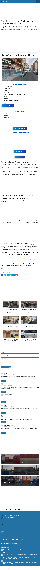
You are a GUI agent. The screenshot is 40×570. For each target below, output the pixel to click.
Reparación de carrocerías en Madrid (15, 549)
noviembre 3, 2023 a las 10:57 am (9, 406)
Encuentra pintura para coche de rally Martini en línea (11, 540)
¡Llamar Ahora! (8, 105)
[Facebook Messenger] (5, 275)
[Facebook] (2, 275)
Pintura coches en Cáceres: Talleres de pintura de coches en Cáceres (14, 539)
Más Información (20, 128)
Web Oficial (20, 156)
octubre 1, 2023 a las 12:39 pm (9, 374)
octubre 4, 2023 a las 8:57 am (9, 385)
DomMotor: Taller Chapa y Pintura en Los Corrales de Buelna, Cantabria (20, 560)
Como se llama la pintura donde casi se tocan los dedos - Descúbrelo (16, 521)
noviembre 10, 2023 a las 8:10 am (9, 426)
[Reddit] (16, 275)
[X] (8, 275)
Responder (3, 380)
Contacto (3, 532)
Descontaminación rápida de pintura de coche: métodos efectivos (13, 538)
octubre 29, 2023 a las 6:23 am (9, 395)
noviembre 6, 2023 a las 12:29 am (9, 417)
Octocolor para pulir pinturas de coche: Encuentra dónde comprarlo (16, 515)
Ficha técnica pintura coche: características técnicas (11, 543)
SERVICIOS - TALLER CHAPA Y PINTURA (10, 517)
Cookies (2, 531)
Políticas (2, 529)
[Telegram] (13, 275)
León (2, 268)
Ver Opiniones (20, 151)
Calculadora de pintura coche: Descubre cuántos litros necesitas (15, 519)
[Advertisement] (20, 11)
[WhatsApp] (10, 275)
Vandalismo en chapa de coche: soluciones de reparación (12, 542)
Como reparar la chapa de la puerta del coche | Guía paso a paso (16, 524)
